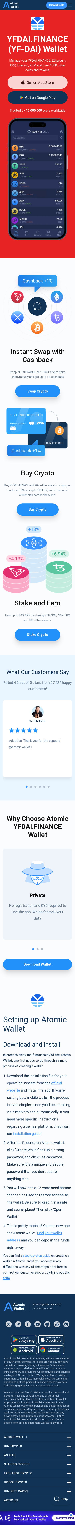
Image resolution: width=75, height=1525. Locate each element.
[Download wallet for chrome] (51, 1349)
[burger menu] (70, 5)
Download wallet (38, 964)
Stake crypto (37, 634)
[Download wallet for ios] (51, 1339)
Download (56, 5)
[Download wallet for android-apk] (24, 1349)
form (6, 1278)
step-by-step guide (36, 1256)
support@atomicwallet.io (47, 1304)
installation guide (27, 1134)
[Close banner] (71, 1515)
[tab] (27, 787)
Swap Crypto (37, 391)
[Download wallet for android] (24, 1339)
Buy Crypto (38, 509)
